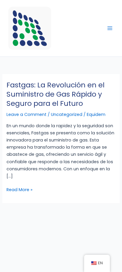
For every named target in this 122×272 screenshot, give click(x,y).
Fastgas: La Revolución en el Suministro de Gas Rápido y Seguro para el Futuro (56, 94)
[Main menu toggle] (110, 28)
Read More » (20, 189)
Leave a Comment (26, 114)
